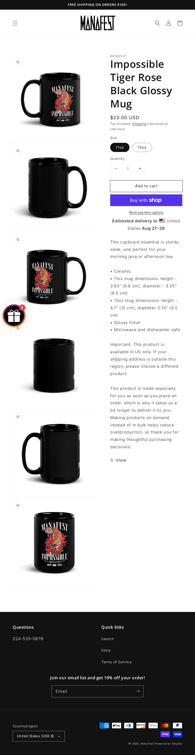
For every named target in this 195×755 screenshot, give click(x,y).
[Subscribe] (137, 691)
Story (106, 650)
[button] (15, 23)
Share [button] (121, 460)
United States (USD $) (35, 736)
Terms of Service (116, 662)
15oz (142, 147)
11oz (120, 147)
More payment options (146, 212)
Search (107, 639)
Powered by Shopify (168, 743)
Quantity (117, 159)
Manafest (147, 743)
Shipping (139, 124)
